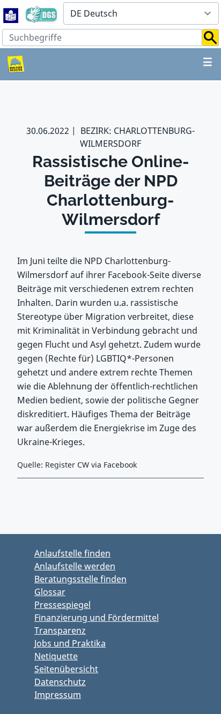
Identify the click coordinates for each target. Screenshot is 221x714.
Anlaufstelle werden (74, 566)
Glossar (49, 592)
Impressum (57, 695)
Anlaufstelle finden (72, 553)
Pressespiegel (62, 605)
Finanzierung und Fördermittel (96, 617)
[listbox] (141, 13)
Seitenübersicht (66, 669)
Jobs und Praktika (70, 643)
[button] (210, 37)
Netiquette (56, 656)
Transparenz (60, 630)
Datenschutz (60, 682)
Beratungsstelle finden (80, 579)
